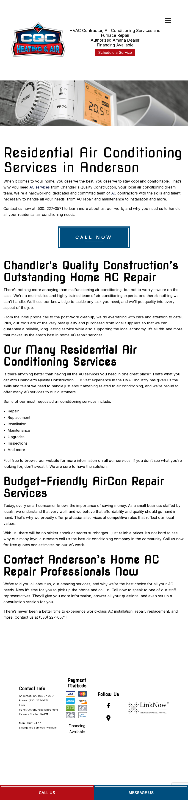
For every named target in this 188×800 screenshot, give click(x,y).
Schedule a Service (115, 52)
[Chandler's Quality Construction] (38, 39)
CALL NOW (94, 237)
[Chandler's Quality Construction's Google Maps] (108, 719)
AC (113, 193)
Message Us (141, 792)
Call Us (47, 792)
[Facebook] (108, 706)
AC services (39, 187)
